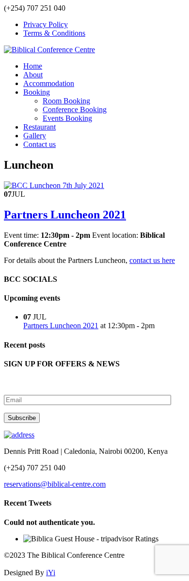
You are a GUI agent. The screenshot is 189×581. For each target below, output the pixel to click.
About (33, 75)
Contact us (39, 144)
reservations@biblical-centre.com (55, 484)
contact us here (152, 260)
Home (32, 66)
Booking (36, 92)
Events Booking (67, 118)
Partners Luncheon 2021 (65, 214)
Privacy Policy (45, 24)
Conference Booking (75, 109)
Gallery (34, 135)
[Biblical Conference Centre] (49, 49)
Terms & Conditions (54, 33)
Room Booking (66, 101)
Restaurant (39, 127)
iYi (50, 572)
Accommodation (48, 83)
